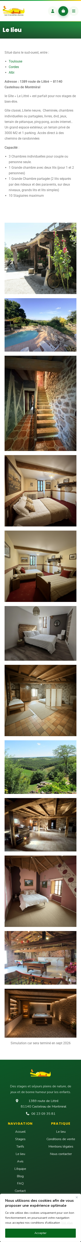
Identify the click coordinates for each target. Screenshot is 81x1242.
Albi (11, 72)
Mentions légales (60, 1146)
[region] (40, 1218)
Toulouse (15, 61)
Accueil (20, 1131)
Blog (20, 1176)
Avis (20, 1161)
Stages (20, 1139)
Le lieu (20, 1154)
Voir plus (67, 1223)
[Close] (76, 1197)
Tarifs (20, 1146)
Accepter (40, 1233)
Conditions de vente (61, 1139)
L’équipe (20, 1169)
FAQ (20, 1183)
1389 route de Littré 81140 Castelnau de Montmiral (43, 1104)
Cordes (14, 67)
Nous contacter (61, 1154)
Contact (20, 1191)
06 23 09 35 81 (43, 1113)
